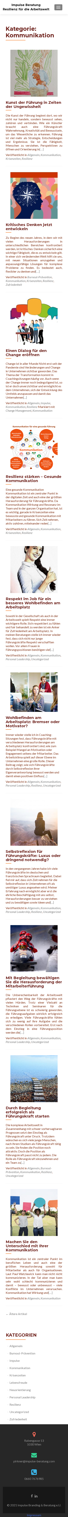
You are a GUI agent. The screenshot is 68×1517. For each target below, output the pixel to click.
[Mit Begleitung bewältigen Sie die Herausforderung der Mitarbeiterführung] (34, 948)
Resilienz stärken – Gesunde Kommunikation (33, 478)
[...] (25, 397)
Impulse (45, 403)
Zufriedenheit (14, 284)
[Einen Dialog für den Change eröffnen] (34, 321)
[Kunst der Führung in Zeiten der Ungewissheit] (34, 73)
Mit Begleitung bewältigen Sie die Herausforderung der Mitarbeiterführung (34, 982)
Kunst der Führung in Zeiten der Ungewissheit (33, 104)
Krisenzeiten (13, 158)
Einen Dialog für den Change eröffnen (26, 352)
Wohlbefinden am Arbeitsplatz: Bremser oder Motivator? (33, 721)
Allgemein (33, 155)
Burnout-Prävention (39, 277)
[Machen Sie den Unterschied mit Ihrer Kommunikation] (34, 1212)
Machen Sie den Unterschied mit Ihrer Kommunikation (27, 1246)
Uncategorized (40, 659)
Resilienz (27, 158)
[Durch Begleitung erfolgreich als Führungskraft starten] (34, 1078)
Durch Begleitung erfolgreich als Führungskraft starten (27, 1112)
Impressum (34, 1515)
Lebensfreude (18, 1382)
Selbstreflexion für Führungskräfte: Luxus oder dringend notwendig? (33, 855)
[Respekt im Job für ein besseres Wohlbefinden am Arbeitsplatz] (34, 569)
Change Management (18, 410)
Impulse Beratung (26, 5)
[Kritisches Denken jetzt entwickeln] (34, 195)
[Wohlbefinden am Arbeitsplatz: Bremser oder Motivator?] (34, 691)
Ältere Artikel (16, 1314)
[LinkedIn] (36, 1496)
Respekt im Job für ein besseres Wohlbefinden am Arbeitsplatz (33, 603)
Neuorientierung (20, 1390)
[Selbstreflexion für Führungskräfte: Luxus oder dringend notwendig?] (34, 822)
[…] (41, 149)
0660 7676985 (34, 1478)
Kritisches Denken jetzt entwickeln (29, 226)
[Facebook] (32, 1496)
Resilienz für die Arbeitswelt (26, 9)
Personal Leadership (18, 659)
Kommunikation (50, 155)
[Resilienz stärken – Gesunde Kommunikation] (34, 447)
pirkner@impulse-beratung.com (34, 1461)
